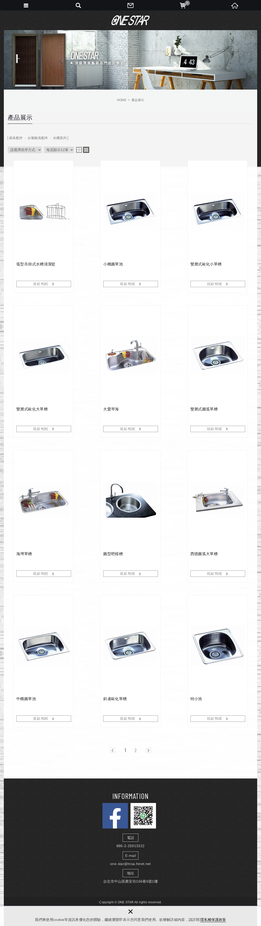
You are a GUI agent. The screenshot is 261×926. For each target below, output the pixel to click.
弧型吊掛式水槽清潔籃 (43, 226)
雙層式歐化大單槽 (43, 371)
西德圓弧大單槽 (217, 516)
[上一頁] (112, 750)
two (79, 150)
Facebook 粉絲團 (115, 815)
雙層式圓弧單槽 (217, 371)
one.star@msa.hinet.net (130, 864)
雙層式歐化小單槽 (217, 226)
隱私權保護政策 (213, 920)
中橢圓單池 (43, 661)
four (86, 150)
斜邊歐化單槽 (130, 661)
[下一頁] (148, 750)
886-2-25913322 (130, 846)
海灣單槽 (43, 516)
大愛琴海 (130, 371)
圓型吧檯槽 (130, 516)
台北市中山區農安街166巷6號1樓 (130, 881)
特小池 (217, 661)
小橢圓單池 (130, 226)
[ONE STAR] (130, 20)
